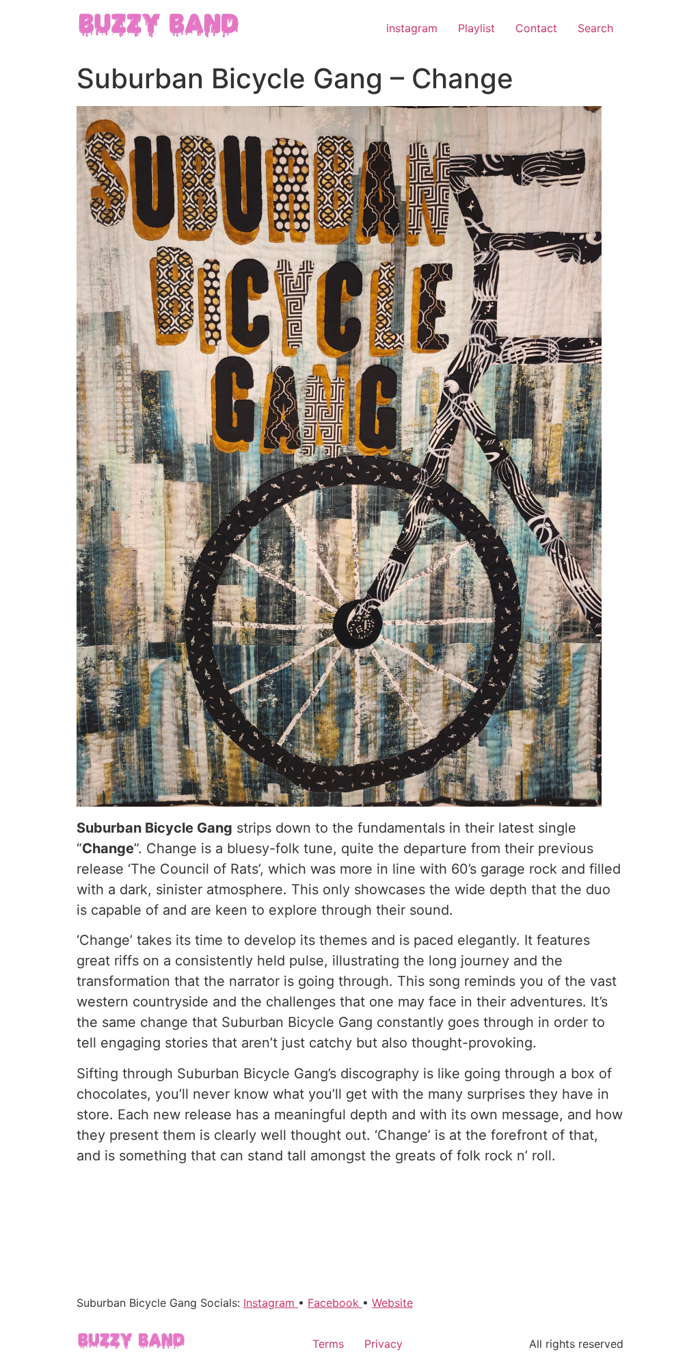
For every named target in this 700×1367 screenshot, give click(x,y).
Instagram (270, 1303)
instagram (412, 28)
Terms (328, 1344)
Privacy (383, 1344)
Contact (536, 28)
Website (392, 1303)
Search (595, 28)
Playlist (476, 28)
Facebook (335, 1303)
